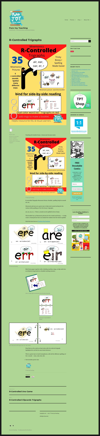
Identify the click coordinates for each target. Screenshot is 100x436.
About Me (86, 20)
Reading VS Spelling (75, 81)
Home (66, 20)
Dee (10, 132)
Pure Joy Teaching (18, 28)
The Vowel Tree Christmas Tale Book (79, 85)
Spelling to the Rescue (76, 79)
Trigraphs (15, 137)
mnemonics (11, 141)
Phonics (72, 20)
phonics (11, 136)
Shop (79, 20)
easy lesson (15, 139)
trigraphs (11, 142)
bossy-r (10, 139)
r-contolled (17, 141)
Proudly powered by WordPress (25, 430)
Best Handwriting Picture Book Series (79, 75)
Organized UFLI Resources (77, 74)
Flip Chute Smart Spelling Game (78, 84)
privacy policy (75, 198)
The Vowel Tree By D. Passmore (78, 82)
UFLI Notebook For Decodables (78, 72)
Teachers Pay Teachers (44, 221)
